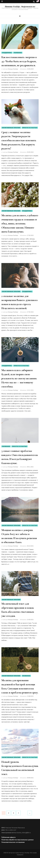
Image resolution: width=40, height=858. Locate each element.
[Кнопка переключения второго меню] (2, 1)
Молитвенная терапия (11, 127)
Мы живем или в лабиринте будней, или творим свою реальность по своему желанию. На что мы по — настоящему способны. (19, 378)
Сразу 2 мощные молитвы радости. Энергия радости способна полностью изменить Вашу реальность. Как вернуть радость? (18, 140)
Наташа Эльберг (13, 69)
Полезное (18, 52)
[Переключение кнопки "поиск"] (34, 2)
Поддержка (7, 52)
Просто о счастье (29, 127)
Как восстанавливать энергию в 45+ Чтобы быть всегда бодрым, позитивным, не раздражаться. (19, 61)
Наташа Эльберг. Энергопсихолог (20, 6)
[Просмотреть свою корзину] (37, 2)
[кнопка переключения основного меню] (20, 16)
